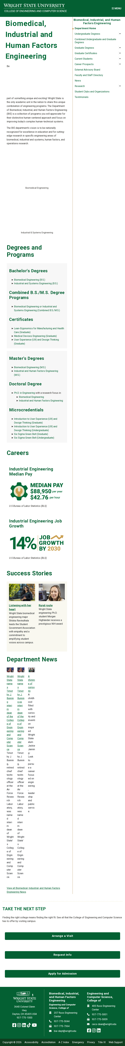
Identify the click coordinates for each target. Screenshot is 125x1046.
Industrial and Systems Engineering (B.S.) (36, 283)
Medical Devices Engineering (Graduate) (35, 336)
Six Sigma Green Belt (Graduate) (31, 434)
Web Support (116, 1042)
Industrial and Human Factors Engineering (41, 400)
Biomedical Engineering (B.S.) (29, 279)
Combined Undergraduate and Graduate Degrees (95, 41)
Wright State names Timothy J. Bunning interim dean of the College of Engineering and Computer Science (10, 713)
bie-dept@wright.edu (65, 1031)
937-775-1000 (24, 1017)
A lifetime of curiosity (31, 683)
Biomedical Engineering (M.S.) (30, 367)
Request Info (63, 954)
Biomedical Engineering (31, 397)
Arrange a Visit (62, 936)
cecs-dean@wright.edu (104, 1024)
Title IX (102, 1042)
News (78, 80)
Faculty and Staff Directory (89, 75)
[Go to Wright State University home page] (34, 5)
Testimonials (81, 97)
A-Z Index (64, 1042)
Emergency (78, 1042)
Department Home (85, 28)
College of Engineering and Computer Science (34, 11)
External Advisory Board (87, 69)
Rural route (46, 605)
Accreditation (48, 1042)
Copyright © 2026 (12, 1042)
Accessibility (31, 1042)
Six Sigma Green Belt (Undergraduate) (34, 437)
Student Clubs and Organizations (92, 91)
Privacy (91, 1042)
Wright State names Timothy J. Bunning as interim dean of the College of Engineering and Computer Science (20, 713)
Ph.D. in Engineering (24, 392)
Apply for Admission (62, 973)
